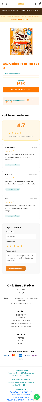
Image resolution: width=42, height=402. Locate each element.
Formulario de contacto (21, 395)
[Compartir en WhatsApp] (7, 102)
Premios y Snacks (19, 16)
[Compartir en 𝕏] (32, 100)
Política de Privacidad (21, 326)
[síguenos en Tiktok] (23, 293)
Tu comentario (11, 251)
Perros (9, 16)
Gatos (21, 341)
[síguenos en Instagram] (19, 293)
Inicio (3, 16)
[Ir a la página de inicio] (21, 4)
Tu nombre (10, 232)
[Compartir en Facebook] (28, 100)
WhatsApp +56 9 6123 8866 (21, 392)
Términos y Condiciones (21, 321)
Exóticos (21, 344)
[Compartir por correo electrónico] (11, 102)
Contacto (21, 318)
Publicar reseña (15, 268)
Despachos (21, 315)
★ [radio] (7, 246)
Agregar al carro (21, 90)
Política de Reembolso (21, 323)
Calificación (10, 242)
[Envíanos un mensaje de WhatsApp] (37, 397)
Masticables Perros (33, 16)
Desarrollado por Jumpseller (21, 303)
